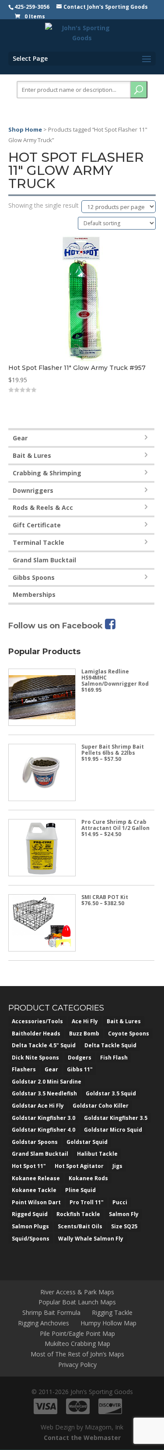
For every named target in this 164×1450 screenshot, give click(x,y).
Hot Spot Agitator (79, 1166)
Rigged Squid (30, 1214)
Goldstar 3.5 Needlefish (44, 1093)
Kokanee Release (36, 1178)
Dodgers (79, 1057)
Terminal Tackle (38, 542)
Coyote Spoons (128, 1033)
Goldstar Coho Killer (101, 1105)
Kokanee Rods (88, 1178)
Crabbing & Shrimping (47, 473)
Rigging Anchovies (43, 1323)
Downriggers (33, 490)
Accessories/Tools (37, 1021)
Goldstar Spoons (35, 1142)
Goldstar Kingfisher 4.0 (43, 1129)
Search (138, 89)
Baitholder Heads (36, 1033)
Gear (20, 438)
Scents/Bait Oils (80, 1226)
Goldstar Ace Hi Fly (38, 1105)
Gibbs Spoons (34, 577)
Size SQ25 (124, 1226)
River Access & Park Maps (77, 1292)
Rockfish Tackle (78, 1214)
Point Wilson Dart (36, 1202)
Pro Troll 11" (87, 1202)
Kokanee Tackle (34, 1190)
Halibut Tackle (97, 1153)
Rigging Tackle (112, 1312)
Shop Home (25, 129)
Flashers (24, 1069)
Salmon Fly (124, 1214)
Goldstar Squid (87, 1142)
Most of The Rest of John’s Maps (77, 1354)
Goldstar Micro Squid (113, 1129)
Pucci (119, 1202)
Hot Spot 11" (29, 1166)
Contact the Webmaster (82, 1437)
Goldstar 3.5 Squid (111, 1093)
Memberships (34, 594)
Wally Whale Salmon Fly (90, 1238)
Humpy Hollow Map (108, 1323)
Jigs (117, 1166)
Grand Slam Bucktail (44, 560)
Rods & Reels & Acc (43, 507)
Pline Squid (80, 1190)
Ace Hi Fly (85, 1021)
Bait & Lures (32, 455)
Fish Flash (114, 1057)
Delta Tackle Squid (110, 1045)
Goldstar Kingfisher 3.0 (43, 1118)
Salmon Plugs (30, 1226)
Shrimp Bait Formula (51, 1312)
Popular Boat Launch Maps (77, 1302)
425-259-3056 (31, 6)
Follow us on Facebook (56, 626)
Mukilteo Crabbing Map (77, 1343)
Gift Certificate (37, 525)
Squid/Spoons (30, 1238)
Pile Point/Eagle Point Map (77, 1333)
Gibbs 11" (80, 1069)
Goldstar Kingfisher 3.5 (115, 1118)
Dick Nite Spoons (35, 1057)
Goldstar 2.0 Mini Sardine (46, 1081)
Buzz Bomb (84, 1033)
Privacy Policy (77, 1364)
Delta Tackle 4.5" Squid (44, 1045)
